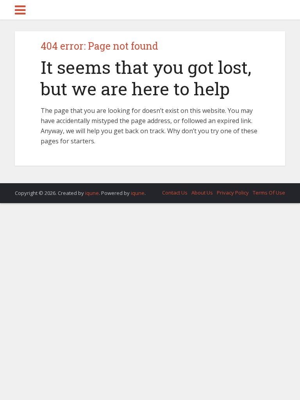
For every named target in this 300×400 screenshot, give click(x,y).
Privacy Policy (233, 192)
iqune (92, 192)
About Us (202, 192)
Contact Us (175, 192)
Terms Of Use (269, 192)
